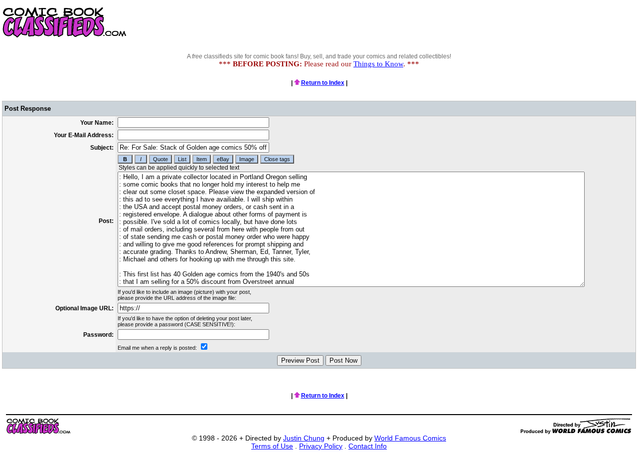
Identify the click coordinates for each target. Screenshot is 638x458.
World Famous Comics (410, 438)
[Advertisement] (456, 22)
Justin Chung (303, 438)
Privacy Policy (320, 446)
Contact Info (367, 446)
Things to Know (378, 64)
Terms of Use (272, 446)
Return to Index (322, 82)
